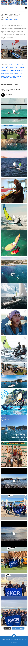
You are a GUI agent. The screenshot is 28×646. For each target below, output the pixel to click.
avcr (14, 66)
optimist (12, 73)
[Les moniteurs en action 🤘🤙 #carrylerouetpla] (14, 164)
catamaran (11, 67)
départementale (13, 69)
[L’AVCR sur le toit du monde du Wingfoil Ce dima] (14, 454)
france (7, 70)
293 (9, 66)
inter (14, 70)
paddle (17, 73)
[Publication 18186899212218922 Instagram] (14, 560)
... (8, 64)
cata (6, 67)
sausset (3, 76)
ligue (10, 72)
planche (3, 75)
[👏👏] (14, 428)
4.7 (11, 66)
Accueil (11, 64)
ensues (3, 70)
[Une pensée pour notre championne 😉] (14, 402)
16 (6, 66)
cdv (16, 67)
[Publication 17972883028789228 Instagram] (14, 481)
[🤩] (14, 587)
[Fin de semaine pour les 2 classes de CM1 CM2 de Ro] (14, 375)
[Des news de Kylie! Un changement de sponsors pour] (14, 322)
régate (12, 75)
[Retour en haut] (14, 636)
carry (2, 67)
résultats (18, 75)
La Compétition (18, 64)
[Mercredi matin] (14, 507)
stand (8, 76)
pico (21, 73)
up (22, 76)
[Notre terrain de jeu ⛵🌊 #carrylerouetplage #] (14, 270)
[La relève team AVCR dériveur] (14, 613)
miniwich (3, 73)
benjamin (18, 66)
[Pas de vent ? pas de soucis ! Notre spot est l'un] (14, 137)
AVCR (16, 19)
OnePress (8, 641)
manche (20, 72)
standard (19, 76)
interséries (20, 70)
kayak (2, 72)
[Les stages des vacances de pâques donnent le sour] (14, 296)
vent (11, 77)
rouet (22, 75)
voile (14, 77)
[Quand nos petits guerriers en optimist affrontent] (14, 111)
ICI (7, 38)
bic (22, 66)
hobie (11, 70)
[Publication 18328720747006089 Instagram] (14, 534)
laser (6, 72)
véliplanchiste (5, 77)
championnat (21, 67)
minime (24, 72)
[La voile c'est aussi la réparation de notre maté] (14, 190)
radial (8, 75)
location (14, 72)
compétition (4, 69)
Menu (25, 8)
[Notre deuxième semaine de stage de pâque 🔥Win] (14, 217)
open (7, 73)
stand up (12, 76)
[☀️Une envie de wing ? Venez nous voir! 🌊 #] (14, 243)
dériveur (20, 69)
